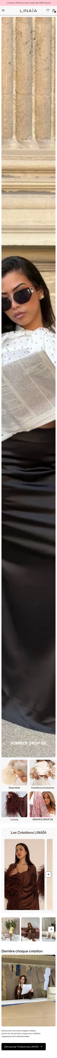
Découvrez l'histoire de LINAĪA (23, 1046)
